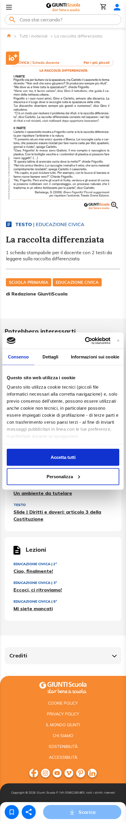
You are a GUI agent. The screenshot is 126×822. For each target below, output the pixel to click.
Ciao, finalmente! (33, 571)
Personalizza (60, 476)
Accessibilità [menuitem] (63, 757)
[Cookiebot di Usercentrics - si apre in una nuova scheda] (84, 340)
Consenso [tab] (18, 356)
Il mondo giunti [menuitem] (63, 724)
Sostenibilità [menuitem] (63, 746)
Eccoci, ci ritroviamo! (37, 590)
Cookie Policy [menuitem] (63, 703)
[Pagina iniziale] (9, 35)
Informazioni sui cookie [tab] (95, 356)
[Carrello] (103, 7)
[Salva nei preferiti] (12, 812)
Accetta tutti (63, 457)
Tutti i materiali (33, 36)
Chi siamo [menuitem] (63, 735)
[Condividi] (29, 812)
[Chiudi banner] (118, 340)
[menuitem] (33, 773)
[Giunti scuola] (63, 687)
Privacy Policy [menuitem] (63, 714)
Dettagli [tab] (50, 356)
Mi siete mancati (33, 608)
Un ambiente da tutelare (42, 493)
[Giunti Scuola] (63, 7)
